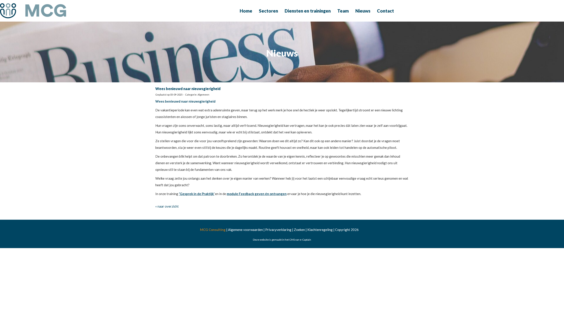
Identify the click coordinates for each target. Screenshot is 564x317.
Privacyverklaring (278, 230)
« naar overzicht (167, 206)
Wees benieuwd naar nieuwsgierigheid (188, 89)
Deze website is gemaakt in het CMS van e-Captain (282, 239)
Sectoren (268, 10)
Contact (385, 10)
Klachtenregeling (320, 230)
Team (343, 10)
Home (246, 10)
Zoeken (299, 230)
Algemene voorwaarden (245, 230)
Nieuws (362, 10)
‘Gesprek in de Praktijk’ (196, 194)
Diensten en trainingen (308, 10)
